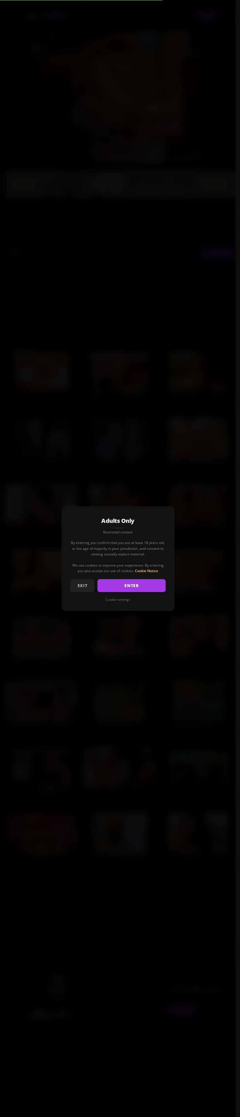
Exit (83, 585)
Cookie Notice (146, 570)
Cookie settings (117, 599)
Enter (131, 585)
